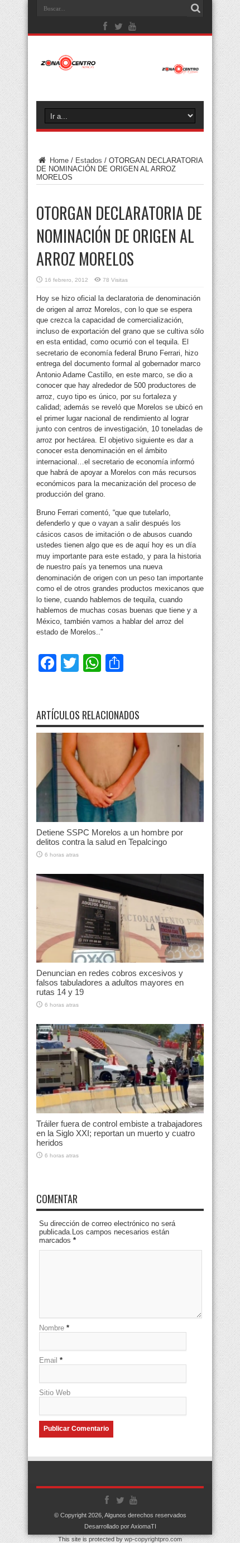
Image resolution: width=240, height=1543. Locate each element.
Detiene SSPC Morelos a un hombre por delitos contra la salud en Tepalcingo (109, 837)
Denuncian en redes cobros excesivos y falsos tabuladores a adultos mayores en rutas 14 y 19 (110, 982)
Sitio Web (54, 1392)
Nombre (51, 1328)
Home (58, 160)
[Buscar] (195, 8)
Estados (88, 160)
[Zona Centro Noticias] (120, 68)
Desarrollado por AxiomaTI (120, 1526)
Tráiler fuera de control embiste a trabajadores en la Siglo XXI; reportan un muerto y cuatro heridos (119, 1133)
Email (48, 1360)
